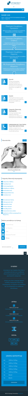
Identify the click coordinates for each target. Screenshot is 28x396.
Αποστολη (22, 246)
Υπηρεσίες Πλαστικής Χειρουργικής (15, 110)
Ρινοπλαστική (7, 184)
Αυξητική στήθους (8, 181)
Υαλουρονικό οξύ (8, 202)
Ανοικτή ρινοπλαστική (14, 170)
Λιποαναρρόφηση (8, 186)
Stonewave (20, 393)
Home (2, 17)
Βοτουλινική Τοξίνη (8, 200)
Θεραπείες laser (7, 204)
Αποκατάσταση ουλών (9, 211)
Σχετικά (11, 79)
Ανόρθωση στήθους (8, 188)
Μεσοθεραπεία (7, 208)
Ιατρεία (11, 96)
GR (13, 6)
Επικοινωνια (14, 382)
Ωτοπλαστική (7, 195)
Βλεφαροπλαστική (8, 192)
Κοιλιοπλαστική (7, 190)
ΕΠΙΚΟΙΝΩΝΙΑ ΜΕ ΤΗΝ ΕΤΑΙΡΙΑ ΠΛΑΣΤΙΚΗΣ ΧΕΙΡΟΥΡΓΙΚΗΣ (17, 125)
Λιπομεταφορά (7, 206)
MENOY (6, 9)
